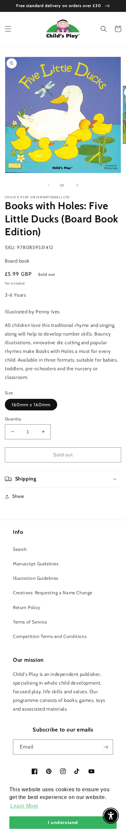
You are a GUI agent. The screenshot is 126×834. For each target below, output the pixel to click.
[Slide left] (49, 185)
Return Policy (26, 607)
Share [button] (18, 496)
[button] (8, 29)
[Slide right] (77, 185)
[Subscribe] (106, 747)
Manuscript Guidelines (36, 564)
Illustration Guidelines (35, 578)
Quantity (13, 418)
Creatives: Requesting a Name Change (52, 593)
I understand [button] (63, 822)
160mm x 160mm (31, 405)
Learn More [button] (24, 806)
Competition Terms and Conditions (50, 636)
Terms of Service (30, 622)
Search (20, 549)
